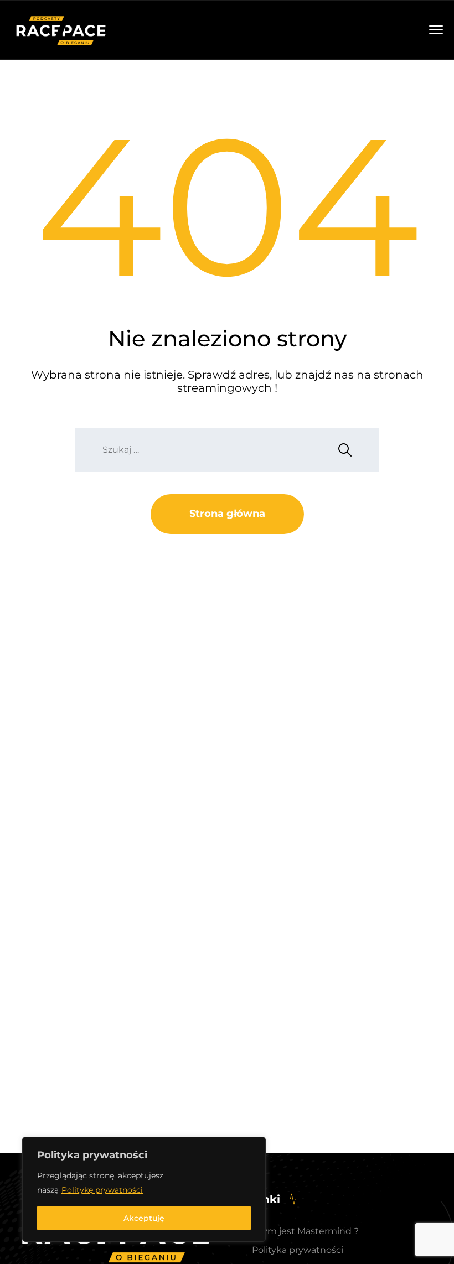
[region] (144, 1189)
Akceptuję (143, 1218)
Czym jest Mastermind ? (305, 1231)
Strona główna (227, 513)
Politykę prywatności (102, 1190)
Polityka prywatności (297, 1250)
